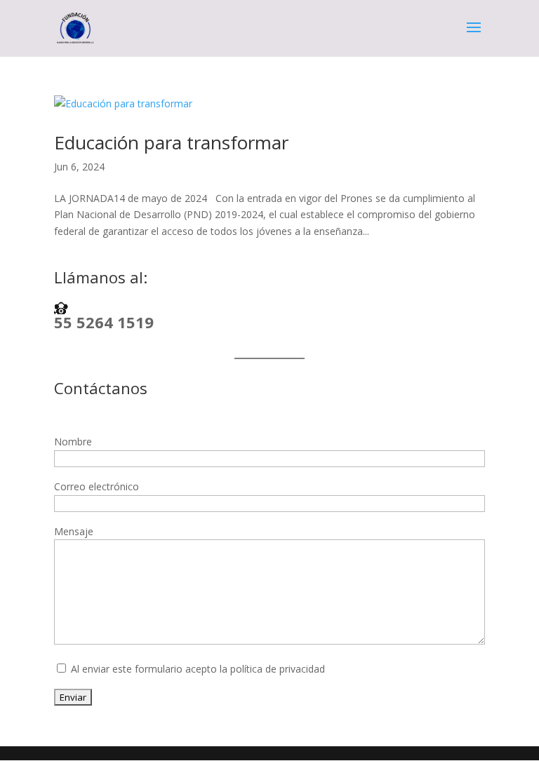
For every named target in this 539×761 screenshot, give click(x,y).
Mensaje (73, 531)
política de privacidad (277, 668)
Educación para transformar (171, 142)
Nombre (73, 441)
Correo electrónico (96, 486)
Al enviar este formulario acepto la (196, 668)
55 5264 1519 (104, 321)
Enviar (73, 697)
